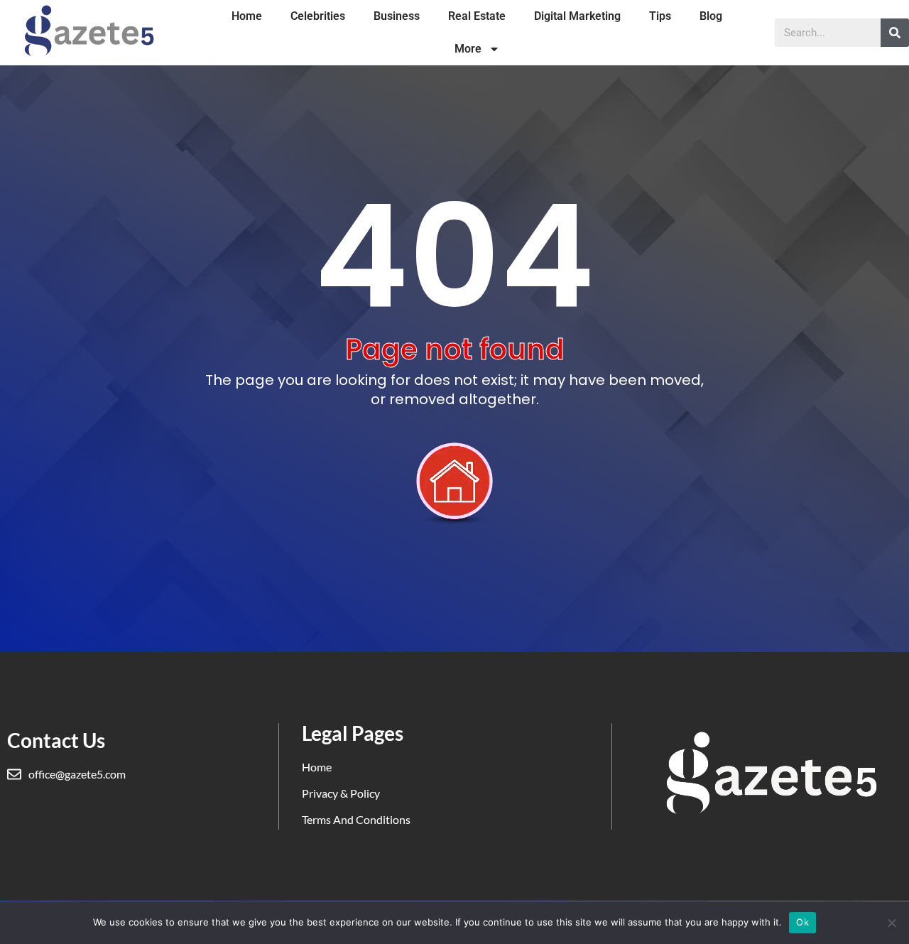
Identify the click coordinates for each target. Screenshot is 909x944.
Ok (802, 922)
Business (397, 16)
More (467, 48)
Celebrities (317, 16)
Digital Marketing (577, 16)
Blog (711, 16)
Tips (660, 16)
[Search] (895, 32)
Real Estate (477, 16)
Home (247, 16)
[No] (891, 923)
